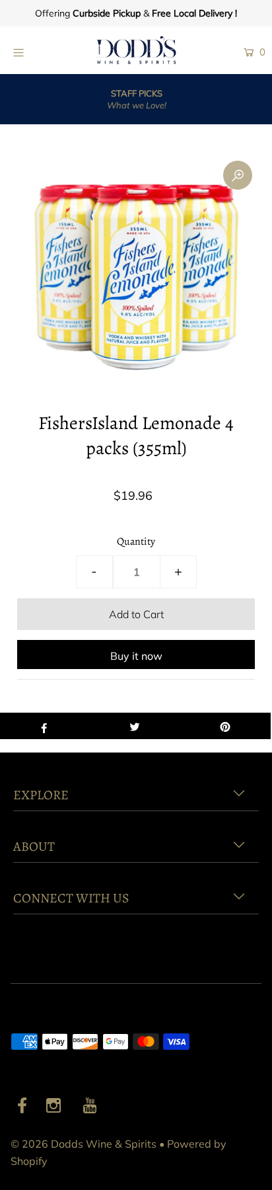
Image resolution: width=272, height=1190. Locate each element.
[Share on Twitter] (134, 726)
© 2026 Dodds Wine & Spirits (83, 1143)
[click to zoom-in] (237, 175)
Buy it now (136, 655)
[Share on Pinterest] (225, 726)
